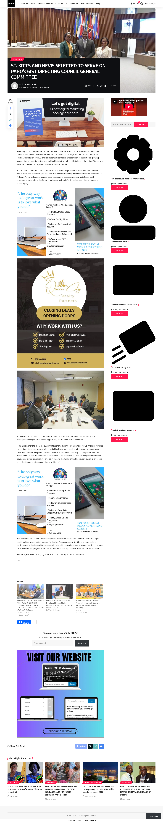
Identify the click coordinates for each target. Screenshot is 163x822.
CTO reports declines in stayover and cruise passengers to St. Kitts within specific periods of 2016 (98, 789)
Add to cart (119, 188)
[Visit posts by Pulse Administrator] (14, 85)
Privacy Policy (90, 820)
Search (141, 124)
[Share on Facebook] (93, 86)
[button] (141, 4)
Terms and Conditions (75, 820)
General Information (92, 782)
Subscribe (82, 643)
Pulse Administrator (30, 84)
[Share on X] (97, 86)
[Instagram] (134, 3)
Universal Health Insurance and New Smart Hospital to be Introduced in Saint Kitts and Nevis (59, 603)
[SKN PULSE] (11, 3)
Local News (17, 59)
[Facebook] (131, 3)
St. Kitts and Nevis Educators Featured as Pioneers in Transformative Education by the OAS (25, 789)
